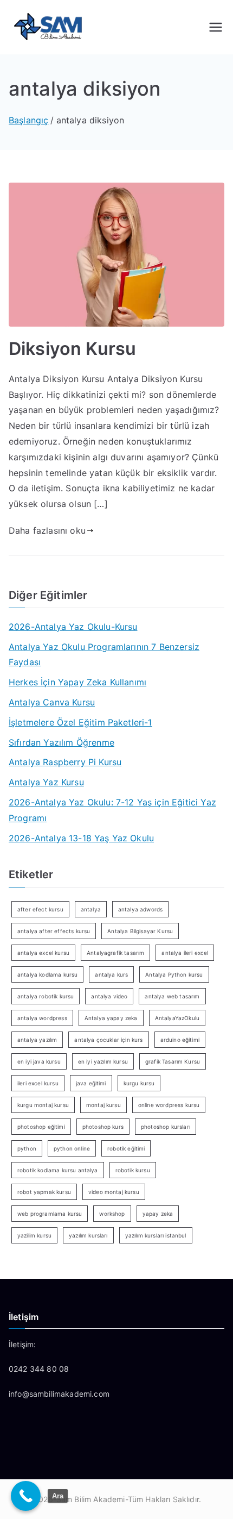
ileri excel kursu (38, 1083)
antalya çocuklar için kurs (108, 1039)
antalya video (109, 996)
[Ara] (26, 1496)
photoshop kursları (165, 1126)
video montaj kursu (113, 1192)
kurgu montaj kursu (43, 1105)
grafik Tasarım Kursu (172, 1061)
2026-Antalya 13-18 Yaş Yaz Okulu (81, 838)
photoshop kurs (103, 1126)
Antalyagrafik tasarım (115, 952)
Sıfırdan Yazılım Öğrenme (61, 742)
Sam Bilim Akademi (90, 1499)
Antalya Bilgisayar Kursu (140, 931)
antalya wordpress (42, 1018)
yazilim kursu (34, 1235)
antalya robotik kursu (45, 996)
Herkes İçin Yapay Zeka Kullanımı (77, 682)
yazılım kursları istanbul (155, 1235)
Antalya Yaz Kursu (46, 782)
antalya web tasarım (172, 996)
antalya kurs (111, 974)
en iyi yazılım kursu (103, 1061)
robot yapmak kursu (44, 1192)
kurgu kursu (139, 1083)
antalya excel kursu (43, 952)
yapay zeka (158, 1213)
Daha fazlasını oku (47, 530)
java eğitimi (91, 1083)
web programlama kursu (49, 1213)
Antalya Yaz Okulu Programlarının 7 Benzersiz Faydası (104, 654)
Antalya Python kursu (174, 974)
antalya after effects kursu (53, 931)
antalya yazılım (37, 1039)
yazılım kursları (88, 1235)
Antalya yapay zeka (111, 1018)
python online (72, 1148)
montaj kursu (103, 1105)
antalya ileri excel (184, 952)
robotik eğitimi (126, 1148)
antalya (91, 909)
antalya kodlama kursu (47, 974)
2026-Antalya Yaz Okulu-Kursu (73, 626)
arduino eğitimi (179, 1039)
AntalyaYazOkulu (177, 1018)
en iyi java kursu (39, 1061)
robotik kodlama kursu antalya (57, 1170)
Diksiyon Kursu (72, 348)
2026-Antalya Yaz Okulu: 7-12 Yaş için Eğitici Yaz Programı (112, 810)
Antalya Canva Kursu (52, 702)
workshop (112, 1213)
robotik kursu (132, 1170)
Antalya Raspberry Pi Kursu (65, 762)
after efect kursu (40, 909)
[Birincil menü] (215, 27)
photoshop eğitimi (41, 1126)
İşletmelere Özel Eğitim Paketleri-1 (80, 722)
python (26, 1148)
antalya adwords (140, 909)
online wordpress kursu (169, 1105)
